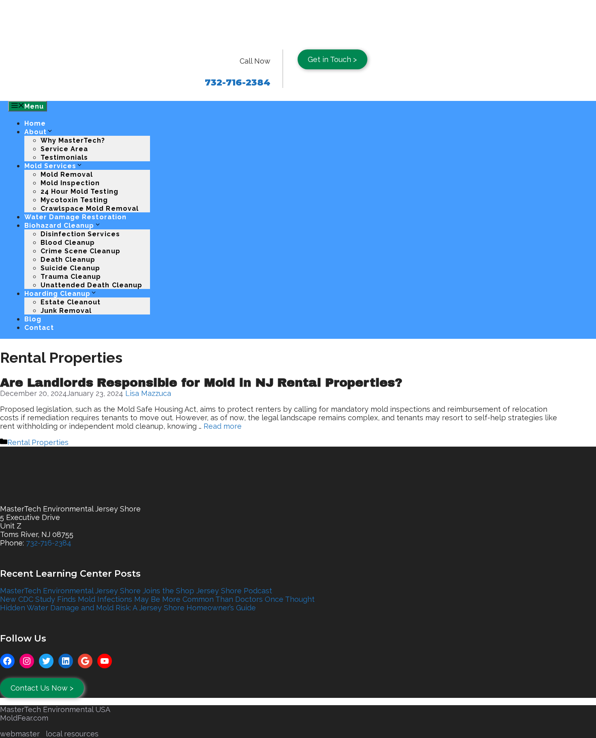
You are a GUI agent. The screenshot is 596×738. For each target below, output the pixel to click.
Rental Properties (38, 442)
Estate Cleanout (71, 302)
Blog (32, 319)
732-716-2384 (48, 543)
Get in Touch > (332, 59)
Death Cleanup (68, 259)
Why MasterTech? (73, 140)
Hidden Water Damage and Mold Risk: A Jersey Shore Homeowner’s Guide (128, 607)
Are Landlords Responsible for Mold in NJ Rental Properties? (201, 382)
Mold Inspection (70, 183)
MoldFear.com (24, 718)
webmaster (20, 733)
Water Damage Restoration (75, 217)
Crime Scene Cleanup (80, 251)
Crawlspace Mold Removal (90, 208)
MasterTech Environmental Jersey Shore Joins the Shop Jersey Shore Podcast (136, 590)
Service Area (64, 149)
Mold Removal (67, 174)
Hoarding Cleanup (57, 293)
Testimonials (64, 157)
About (35, 132)
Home (35, 123)
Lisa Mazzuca (148, 393)
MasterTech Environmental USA (55, 709)
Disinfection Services (80, 234)
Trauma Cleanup (71, 276)
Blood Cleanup (68, 242)
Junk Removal (66, 310)
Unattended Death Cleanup (91, 285)
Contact (39, 328)
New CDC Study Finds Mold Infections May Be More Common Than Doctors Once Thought (157, 599)
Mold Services (50, 166)
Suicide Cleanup (70, 268)
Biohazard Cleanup (59, 225)
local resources (72, 733)
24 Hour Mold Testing (79, 191)
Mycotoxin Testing (74, 200)
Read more (223, 426)
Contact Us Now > (42, 688)
